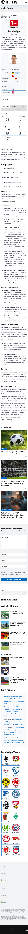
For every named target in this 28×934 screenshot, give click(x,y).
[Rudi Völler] (5, 674)
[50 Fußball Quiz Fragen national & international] (5, 618)
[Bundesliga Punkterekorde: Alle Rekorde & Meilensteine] (5, 639)
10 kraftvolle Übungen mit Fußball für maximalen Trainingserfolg (17, 623)
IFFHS (5, 738)
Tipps (9, 509)
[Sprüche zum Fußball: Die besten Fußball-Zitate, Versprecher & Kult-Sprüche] (14, 469)
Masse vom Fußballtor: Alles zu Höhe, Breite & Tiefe (18, 643)
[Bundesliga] (14, 27)
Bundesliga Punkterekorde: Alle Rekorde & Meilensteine (18, 633)
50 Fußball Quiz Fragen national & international (16, 612)
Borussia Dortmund (17, 72)
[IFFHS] (9, 2)
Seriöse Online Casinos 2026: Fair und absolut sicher (14, 701)
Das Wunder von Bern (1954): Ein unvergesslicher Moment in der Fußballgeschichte (13, 722)
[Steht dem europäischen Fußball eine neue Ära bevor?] (14, 440)
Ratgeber (4, 448)
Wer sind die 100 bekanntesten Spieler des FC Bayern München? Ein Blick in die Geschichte (18, 680)
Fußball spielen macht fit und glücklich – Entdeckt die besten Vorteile (12, 714)
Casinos (4, 509)
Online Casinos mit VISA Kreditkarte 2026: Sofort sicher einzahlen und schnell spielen (12, 515)
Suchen (3, 590)
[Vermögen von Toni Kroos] (5, 664)
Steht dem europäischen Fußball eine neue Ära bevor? (13, 453)
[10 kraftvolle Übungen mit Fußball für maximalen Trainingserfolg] (5, 628)
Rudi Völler (13, 667)
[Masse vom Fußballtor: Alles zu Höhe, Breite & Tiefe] (5, 649)
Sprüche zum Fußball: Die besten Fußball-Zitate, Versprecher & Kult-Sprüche (13, 483)
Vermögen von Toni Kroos (17, 657)
